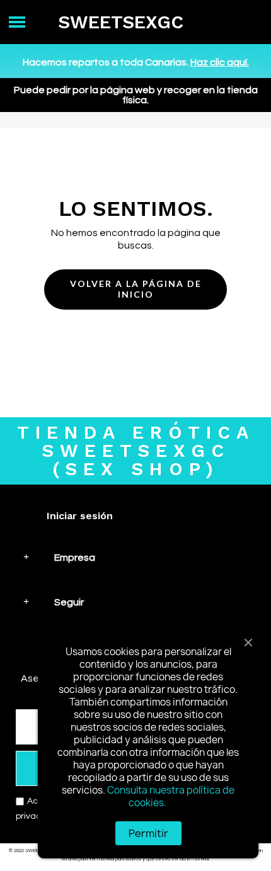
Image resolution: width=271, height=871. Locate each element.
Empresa (74, 558)
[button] (135, 289)
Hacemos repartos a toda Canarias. (136, 62)
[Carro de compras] (246, 22)
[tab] (135, 557)
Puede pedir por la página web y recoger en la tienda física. (136, 95)
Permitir (148, 833)
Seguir (69, 602)
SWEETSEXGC (120, 22)
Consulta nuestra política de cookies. (170, 796)
